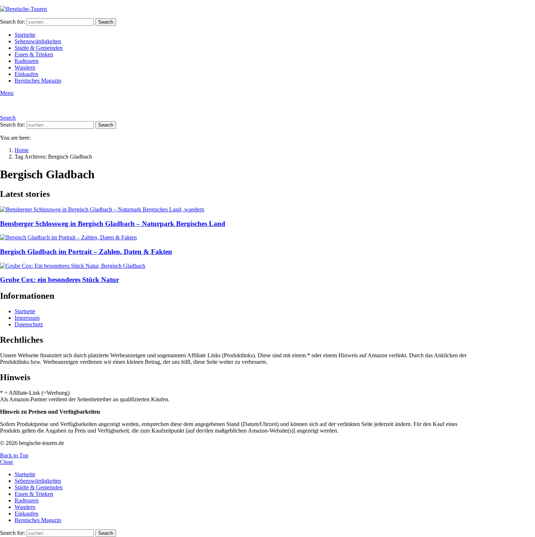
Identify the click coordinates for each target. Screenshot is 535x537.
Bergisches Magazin (38, 80)
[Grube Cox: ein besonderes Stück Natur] (238, 266)
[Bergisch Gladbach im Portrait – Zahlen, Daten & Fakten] (238, 237)
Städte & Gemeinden (39, 48)
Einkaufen (26, 74)
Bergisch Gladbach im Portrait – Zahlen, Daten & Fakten (86, 251)
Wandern (25, 67)
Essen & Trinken (34, 54)
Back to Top (14, 455)
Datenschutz (29, 324)
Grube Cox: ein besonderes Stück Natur (59, 279)
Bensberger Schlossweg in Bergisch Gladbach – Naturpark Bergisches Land (112, 223)
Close (6, 462)
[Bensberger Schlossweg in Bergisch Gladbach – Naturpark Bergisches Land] (238, 209)
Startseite (25, 35)
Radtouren (27, 61)
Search (105, 22)
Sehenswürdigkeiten (38, 41)
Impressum (27, 318)
